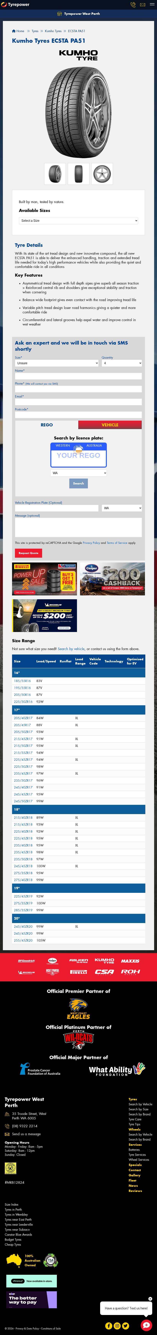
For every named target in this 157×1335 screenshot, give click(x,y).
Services (135, 1144)
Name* (20, 371)
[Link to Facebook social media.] (108, 1326)
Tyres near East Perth (18, 1220)
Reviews (135, 1191)
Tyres (133, 1099)
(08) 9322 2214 (24, 1126)
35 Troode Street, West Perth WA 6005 (29, 1116)
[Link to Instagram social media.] (117, 1326)
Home (20, 31)
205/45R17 (22, 725)
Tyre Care (135, 1119)
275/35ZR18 (23, 873)
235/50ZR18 (23, 859)
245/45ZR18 (23, 866)
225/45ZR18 (23, 838)
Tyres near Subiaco (17, 1230)
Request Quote (28, 553)
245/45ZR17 (23, 794)
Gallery (134, 1175)
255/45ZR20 (23, 940)
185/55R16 (22, 681)
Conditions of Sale (51, 1328)
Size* (18, 358)
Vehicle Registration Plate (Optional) (38, 503)
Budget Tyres (13, 1240)
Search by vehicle (71, 649)
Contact (135, 1170)
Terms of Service (117, 543)
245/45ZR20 (23, 934)
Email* (19, 396)
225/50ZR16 (23, 702)
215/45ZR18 (23, 825)
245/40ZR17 (23, 787)
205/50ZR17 (23, 732)
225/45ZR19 (23, 896)
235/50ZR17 (23, 780)
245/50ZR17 (23, 801)
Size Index (11, 1205)
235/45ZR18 (23, 852)
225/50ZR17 (23, 767)
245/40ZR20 (23, 927)
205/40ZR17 (23, 718)
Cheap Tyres (13, 1245)
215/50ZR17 (23, 746)
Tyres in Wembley (16, 1215)
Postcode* (21, 409)
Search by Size (138, 1109)
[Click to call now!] (133, 5)
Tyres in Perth (13, 1210)
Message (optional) (27, 516)
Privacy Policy (91, 543)
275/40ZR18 (23, 880)
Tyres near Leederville (19, 1225)
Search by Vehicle (140, 1104)
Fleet (132, 1180)
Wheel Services (139, 1160)
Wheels (135, 1129)
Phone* (36, 384)
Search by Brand (139, 1114)
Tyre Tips (134, 1124)
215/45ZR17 (23, 739)
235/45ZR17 (23, 774)
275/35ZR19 (23, 903)
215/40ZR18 (23, 818)
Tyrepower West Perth (81, 14)
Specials (135, 1165)
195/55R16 (22, 688)
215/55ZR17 (23, 753)
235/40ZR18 (23, 845)
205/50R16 (22, 695)
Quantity (107, 358)
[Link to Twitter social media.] (125, 1326)
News (133, 1186)
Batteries (134, 1150)
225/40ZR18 (23, 831)
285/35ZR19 (23, 910)
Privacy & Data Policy (27, 1328)
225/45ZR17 (23, 760)
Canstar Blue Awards (18, 1235)
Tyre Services (137, 1155)
